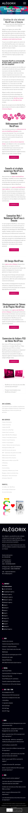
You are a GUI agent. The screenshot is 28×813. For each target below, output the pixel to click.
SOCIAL (6, 668)
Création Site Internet (7, 422)
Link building (5, 700)
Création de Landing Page (7, 429)
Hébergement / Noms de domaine (9, 475)
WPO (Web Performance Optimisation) (11, 662)
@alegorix (5, 607)
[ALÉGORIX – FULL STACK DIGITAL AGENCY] (11, 3)
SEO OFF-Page (5, 711)
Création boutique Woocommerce (10, 644)
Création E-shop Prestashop (8, 440)
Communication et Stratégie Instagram (12, 673)
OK (9, 810)
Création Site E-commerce (8, 432)
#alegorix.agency (7, 594)
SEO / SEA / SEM (8, 689)
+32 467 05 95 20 (7, 589)
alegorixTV (6, 618)
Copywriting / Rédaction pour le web (10, 470)
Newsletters (4, 465)
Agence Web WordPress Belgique (9, 434)
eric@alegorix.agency (8, 591)
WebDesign (5, 652)
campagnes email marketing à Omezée (12, 39)
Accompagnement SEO (8, 692)
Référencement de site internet (9, 455)
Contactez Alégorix (7, 109)
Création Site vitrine (6, 424)
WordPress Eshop (18, 98)
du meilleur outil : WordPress (8, 487)
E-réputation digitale (7, 703)
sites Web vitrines (17, 100)
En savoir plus (17, 810)
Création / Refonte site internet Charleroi (11, 445)
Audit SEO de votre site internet (9, 450)
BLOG (5, 720)
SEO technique (6, 705)
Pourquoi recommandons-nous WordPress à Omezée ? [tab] (13, 391)
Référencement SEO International (10, 695)
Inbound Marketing (6, 660)
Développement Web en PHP (8, 447)
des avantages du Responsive (8, 489)
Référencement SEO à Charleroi (9, 457)
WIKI (5, 775)
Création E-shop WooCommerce (9, 437)
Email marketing (5, 468)
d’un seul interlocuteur (7, 492)
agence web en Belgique (11, 264)
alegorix (5, 605)
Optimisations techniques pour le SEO (11, 654)
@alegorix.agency (7, 602)
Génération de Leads (7, 657)
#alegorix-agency (7, 599)
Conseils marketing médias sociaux (11, 681)
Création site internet (7, 641)
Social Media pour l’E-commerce (10, 678)
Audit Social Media (6, 670)
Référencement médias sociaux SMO (10, 460)
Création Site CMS (6, 427)
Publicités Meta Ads (7, 676)
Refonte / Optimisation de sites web (11, 649)
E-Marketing (4, 462)
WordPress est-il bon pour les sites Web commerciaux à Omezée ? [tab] (15, 385)
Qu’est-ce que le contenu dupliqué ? (11, 778)
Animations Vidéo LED (7, 478)
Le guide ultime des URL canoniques (11, 764)
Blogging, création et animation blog (10, 473)
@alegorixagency (7, 629)
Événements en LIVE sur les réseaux (11, 684)
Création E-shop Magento (7, 442)
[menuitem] (24, 3)
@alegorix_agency (8, 597)
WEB (5, 638)
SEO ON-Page (5, 708)
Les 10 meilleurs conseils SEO (9, 745)
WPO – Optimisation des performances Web (11, 452)
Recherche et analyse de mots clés (11, 697)
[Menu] (24, 3)
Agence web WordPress (18, 176)
